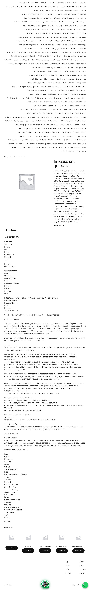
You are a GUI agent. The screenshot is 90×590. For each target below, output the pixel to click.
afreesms (28, 546)
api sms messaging (78, 546)
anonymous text (61, 546)
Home (6, 157)
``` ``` (45, 585)
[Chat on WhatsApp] (85, 585)
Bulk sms (11, 157)
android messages (45, 546)
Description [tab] (11, 230)
